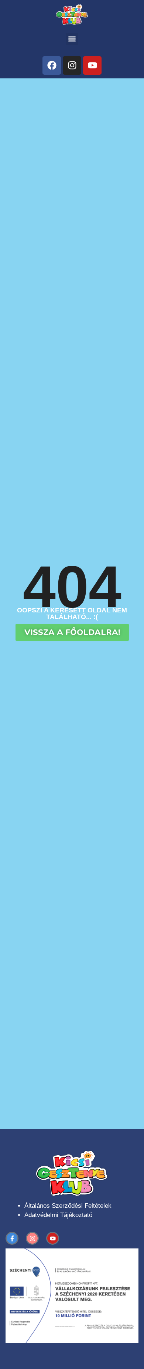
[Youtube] (92, 65)
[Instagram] (72, 65)
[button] (72, 39)
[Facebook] (51, 65)
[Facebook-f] (12, 1238)
